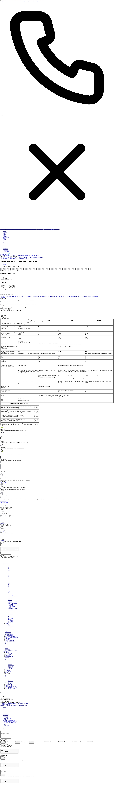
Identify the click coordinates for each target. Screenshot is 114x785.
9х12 (9, 593)
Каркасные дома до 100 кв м (19, 296)
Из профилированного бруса (11, 650)
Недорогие (7, 674)
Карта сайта (12, 705)
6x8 (8, 576)
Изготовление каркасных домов (11, 636)
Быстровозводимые (9, 634)
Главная (4, 707)
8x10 (9, 583)
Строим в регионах (7, 718)
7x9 (8, 580)
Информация (5, 712)
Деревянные (7, 631)
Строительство (11, 628)
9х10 (9, 591)
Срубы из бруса (6, 710)
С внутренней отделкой (10, 641)
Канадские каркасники (12, 603)
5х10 (9, 571)
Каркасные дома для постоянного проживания (80, 296)
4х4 (6, 646)
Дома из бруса (10, 258)
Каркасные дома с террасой (65, 296)
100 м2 (6, 644)
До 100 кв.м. (10, 681)
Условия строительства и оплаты (9, 720)
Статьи (4, 711)
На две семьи (10, 613)
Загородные (7, 629)
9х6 (8, 594)
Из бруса (9, 661)
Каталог (4, 708)
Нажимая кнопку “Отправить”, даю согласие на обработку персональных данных (18, 760)
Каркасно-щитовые (9, 656)
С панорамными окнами (13, 608)
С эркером (7, 639)
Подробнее (2, 514)
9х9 (8, 617)
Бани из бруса (16, 258)
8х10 (9, 585)
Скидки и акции (6, 251)
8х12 (9, 587)
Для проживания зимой (12, 601)
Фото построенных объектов (11, 687)
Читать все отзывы (4, 502)
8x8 (8, 584)
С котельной (10, 604)
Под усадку (10, 683)
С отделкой (10, 609)
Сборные (9, 625)
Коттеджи (21, 258)
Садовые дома (26, 258)
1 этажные (10, 668)
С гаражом (7, 643)
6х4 (8, 565)
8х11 (8, 586)
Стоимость (7, 670)
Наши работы (5, 248)
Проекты (7, 564)
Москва (16, 229)
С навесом (10, 607)
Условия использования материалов (7, 703)
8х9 (8, 589)
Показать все (3, 297)
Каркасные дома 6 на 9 (55, 296)
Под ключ (7, 669)
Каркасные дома (3, 258)
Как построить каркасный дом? (11, 637)
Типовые (9, 662)
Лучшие (9, 619)
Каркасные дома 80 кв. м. (95, 296)
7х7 (8, 568)
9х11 (8, 592)
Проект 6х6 (10, 653)
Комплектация (6, 714)
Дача (9, 599)
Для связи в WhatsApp (47, 229)
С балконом (7, 638)
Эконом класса (11, 626)
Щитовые (7, 623)
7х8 (8, 581)
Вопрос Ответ (6, 717)
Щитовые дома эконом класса (44, 296)
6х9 (8, 680)
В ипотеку (10, 602)
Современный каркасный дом (32, 296)
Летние (6, 648)
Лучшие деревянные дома (10, 685)
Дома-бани (10, 600)
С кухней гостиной (11, 606)
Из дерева (10, 660)
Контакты (5, 245)
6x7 (8, 575)
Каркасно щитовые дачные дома (7, 296)
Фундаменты (5, 715)
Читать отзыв (3, 482)
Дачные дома (5, 651)
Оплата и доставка (6, 250)
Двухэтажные (10, 622)
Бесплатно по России (30, 229)
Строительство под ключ (10, 688)
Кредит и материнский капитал (9, 722)
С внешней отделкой (9, 640)
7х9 (8, 616)
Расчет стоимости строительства (7, 290)
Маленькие (7, 649)
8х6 (8, 588)
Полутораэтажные (11, 610)
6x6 (8, 574)
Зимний (6, 672)
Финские (7, 642)
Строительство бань (12, 596)
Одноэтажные (10, 621)
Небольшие (10, 664)
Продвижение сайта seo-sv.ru (21, 705)
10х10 (9, 569)
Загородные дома (6, 658)
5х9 (8, 573)
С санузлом (10, 611)
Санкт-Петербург (3, 229)
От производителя (9, 635)
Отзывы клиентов (6, 246)
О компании (5, 249)
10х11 (9, 570)
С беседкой (10, 597)
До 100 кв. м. (10, 618)
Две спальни (10, 615)
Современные (8, 632)
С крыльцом (10, 605)
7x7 (8, 578)
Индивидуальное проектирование (10, 721)
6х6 (8, 567)
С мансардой (10, 620)
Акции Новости (6, 719)
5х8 (8, 572)
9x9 (8, 590)
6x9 (8, 577)
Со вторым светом (11, 612)
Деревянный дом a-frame (13, 595)
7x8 (8, 579)
